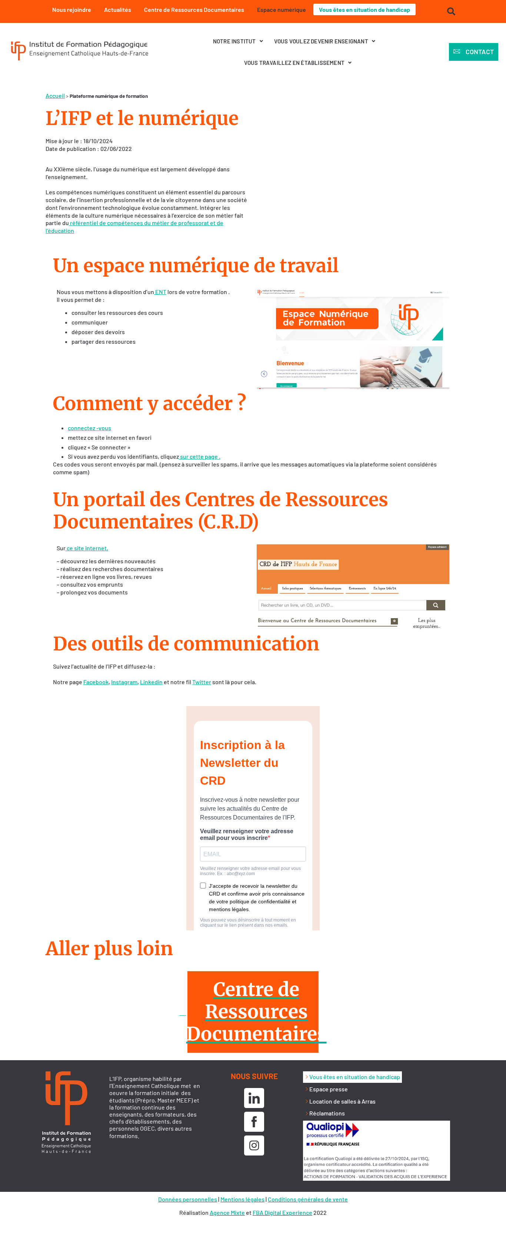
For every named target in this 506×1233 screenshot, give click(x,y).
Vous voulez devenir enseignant (321, 41)
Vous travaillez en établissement (294, 62)
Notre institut (234, 41)
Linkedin (151, 681)
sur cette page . (199, 456)
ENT (160, 291)
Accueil (55, 95)
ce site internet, (87, 547)
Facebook (96, 681)
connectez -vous (89, 427)
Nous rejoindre (71, 9)
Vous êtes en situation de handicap (364, 9)
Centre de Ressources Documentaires (194, 9)
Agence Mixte (227, 1212)
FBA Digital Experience (282, 1212)
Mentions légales (242, 1199)
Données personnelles (187, 1199)
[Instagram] (254, 1145)
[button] (238, 41)
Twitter (201, 681)
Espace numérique (281, 9)
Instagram (124, 681)
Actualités (117, 9)
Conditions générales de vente (308, 1199)
